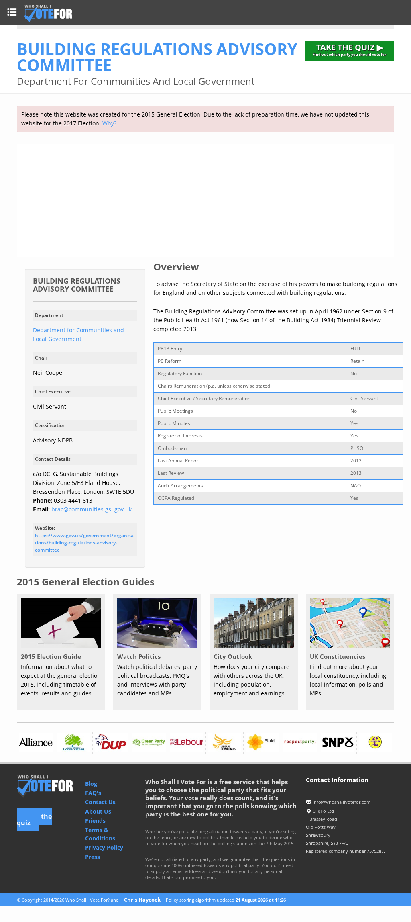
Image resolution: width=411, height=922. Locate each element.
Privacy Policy (104, 847)
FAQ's (93, 793)
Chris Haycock (142, 899)
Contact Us (100, 802)
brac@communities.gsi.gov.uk (91, 509)
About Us (98, 811)
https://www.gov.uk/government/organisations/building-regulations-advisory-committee (84, 542)
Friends (95, 820)
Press (92, 857)
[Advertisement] (205, 200)
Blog (91, 783)
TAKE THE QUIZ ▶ (349, 49)
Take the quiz (34, 819)
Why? (109, 123)
